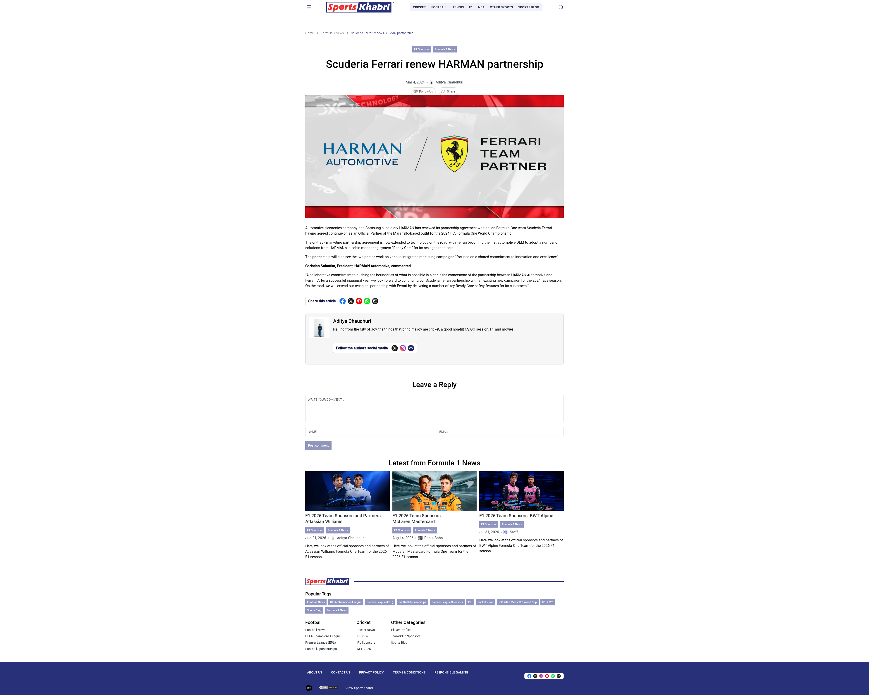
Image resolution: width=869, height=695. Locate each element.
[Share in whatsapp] (367, 301)
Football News (316, 602)
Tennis (458, 7)
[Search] (561, 7)
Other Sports (501, 7)
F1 (471, 7)
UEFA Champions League (345, 602)
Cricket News (485, 602)
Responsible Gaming (451, 672)
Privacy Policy (371, 672)
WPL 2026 (363, 649)
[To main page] (360, 7)
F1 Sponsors (422, 49)
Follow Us (426, 91)
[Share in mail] (375, 301)
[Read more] (347, 515)
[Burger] (309, 7)
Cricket (419, 7)
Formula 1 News (332, 33)
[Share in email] (559, 676)
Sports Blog (528, 7)
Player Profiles (401, 630)
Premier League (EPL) (380, 602)
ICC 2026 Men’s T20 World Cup (518, 602)
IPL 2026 (547, 602)
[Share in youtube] (547, 676)
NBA (481, 7)
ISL (470, 602)
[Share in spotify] (553, 676)
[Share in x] (535, 676)
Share (451, 91)
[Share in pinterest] (359, 301)
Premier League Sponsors (447, 602)
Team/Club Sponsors (405, 636)
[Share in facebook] (342, 301)
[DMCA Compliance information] (329, 688)
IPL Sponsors (365, 642)
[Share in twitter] (351, 301)
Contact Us (340, 672)
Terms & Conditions (409, 672)
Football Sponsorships (412, 602)
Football (439, 7)
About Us (314, 672)
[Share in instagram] (541, 676)
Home (309, 33)
